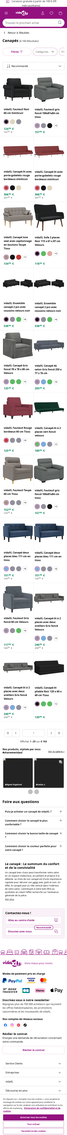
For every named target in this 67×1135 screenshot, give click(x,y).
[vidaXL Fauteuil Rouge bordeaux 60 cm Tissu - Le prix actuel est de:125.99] (17, 408)
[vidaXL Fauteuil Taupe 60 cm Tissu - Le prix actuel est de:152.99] (17, 470)
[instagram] (12, 1025)
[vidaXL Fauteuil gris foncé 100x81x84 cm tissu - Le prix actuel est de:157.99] (49, 89)
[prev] (16, 733)
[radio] (6, 121)
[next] (51, 733)
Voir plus (9, 899)
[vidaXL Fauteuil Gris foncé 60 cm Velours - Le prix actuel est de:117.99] (17, 598)
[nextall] (59, 733)
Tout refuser (33, 1124)
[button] (18, 773)
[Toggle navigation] (6, 13)
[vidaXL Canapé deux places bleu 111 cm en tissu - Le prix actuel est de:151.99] (17, 532)
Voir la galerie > (56, 751)
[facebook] (5, 1025)
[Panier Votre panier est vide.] (60, 13)
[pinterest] (18, 1025)
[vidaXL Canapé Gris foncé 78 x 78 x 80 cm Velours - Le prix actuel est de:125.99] (17, 345)
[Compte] (43, 13)
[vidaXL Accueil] (22, 13)
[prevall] (8, 733)
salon (35, 882)
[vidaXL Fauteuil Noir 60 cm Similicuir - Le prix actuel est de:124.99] (17, 89)
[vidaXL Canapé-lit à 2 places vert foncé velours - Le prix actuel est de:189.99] (49, 408)
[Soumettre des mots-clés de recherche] (59, 22)
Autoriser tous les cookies (33, 1117)
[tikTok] (25, 1025)
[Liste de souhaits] (51, 13)
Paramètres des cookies (33, 1131)
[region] (33, 1114)
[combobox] (33, 23)
